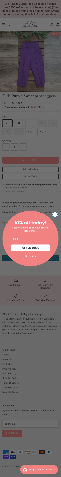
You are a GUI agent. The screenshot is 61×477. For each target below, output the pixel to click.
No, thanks (30, 256)
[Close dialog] (55, 214)
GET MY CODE (30, 248)
